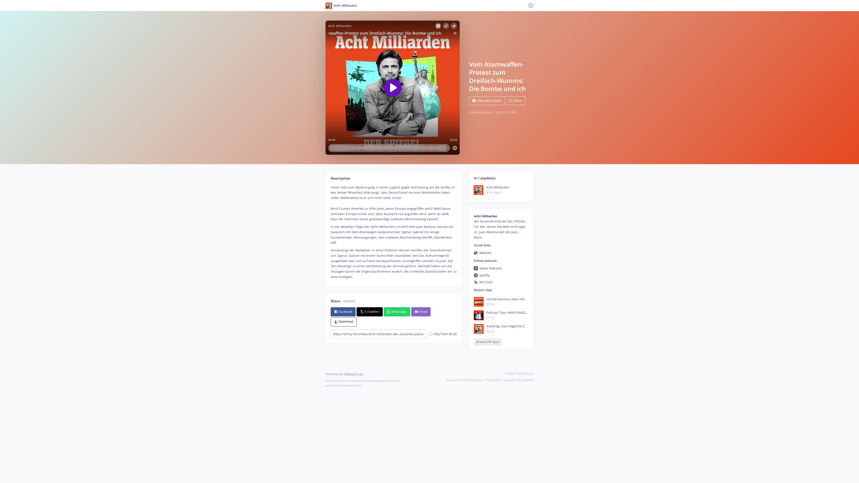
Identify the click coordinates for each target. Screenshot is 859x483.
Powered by (334, 374)
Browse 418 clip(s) (487, 342)
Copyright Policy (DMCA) (518, 380)
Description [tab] (340, 178)
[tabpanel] (394, 232)
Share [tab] (335, 301)
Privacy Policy (474, 380)
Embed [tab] (349, 301)
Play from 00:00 (445, 334)
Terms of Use (454, 380)
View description (489, 100)
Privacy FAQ (492, 380)
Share (517, 100)
